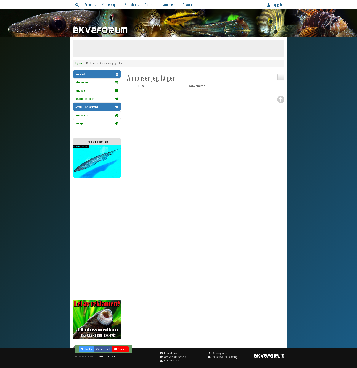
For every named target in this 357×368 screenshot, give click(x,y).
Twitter (88, 349)
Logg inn (277, 4)
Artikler (130, 4)
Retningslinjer (220, 353)
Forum (89, 4)
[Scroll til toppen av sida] (280, 99)
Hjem (78, 63)
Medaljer (79, 123)
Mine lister (80, 90)
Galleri (150, 4)
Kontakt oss (170, 353)
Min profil (80, 74)
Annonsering (171, 360)
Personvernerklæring (224, 357)
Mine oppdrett (82, 115)
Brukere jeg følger (84, 98)
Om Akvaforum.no (174, 357)
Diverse (189, 4)
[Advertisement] (97, 239)
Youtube (122, 349)
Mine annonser (82, 82)
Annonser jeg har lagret (86, 107)
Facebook (104, 349)
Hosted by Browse (107, 356)
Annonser (170, 4)
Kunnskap (109, 4)
